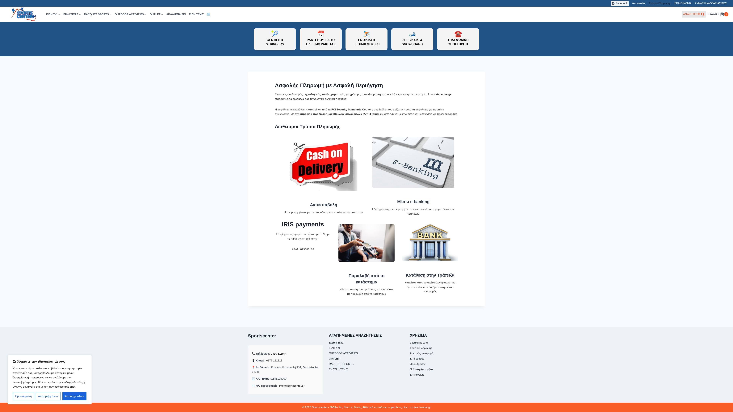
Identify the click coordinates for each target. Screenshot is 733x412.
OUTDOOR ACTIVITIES (343, 353)
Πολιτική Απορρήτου (422, 369)
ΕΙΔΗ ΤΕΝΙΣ (196, 14)
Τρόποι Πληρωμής (660, 3)
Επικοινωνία (417, 374)
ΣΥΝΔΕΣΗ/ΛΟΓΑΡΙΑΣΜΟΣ (711, 3)
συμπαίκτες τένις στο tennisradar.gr (409, 407)
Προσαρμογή (23, 396)
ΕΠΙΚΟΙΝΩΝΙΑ (683, 3)
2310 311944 (279, 353)
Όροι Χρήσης (418, 363)
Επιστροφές (417, 358)
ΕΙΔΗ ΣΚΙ (334, 347)
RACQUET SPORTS (341, 363)
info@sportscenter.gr (291, 385)
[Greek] (208, 14)
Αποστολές (639, 3)
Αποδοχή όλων (74, 396)
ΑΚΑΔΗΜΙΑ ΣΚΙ (176, 14)
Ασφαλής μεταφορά (421, 353)
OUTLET (334, 358)
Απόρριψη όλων (48, 396)
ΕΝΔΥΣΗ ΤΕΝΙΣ (338, 369)
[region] (50, 379)
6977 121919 (274, 360)
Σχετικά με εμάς (419, 342)
